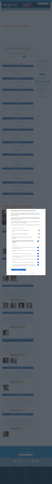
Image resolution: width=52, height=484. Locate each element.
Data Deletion (20, 273)
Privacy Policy (32, 273)
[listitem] (26, 228)
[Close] (44, 211)
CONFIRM (19, 269)
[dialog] (26, 242)
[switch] (38, 230)
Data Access (26, 273)
